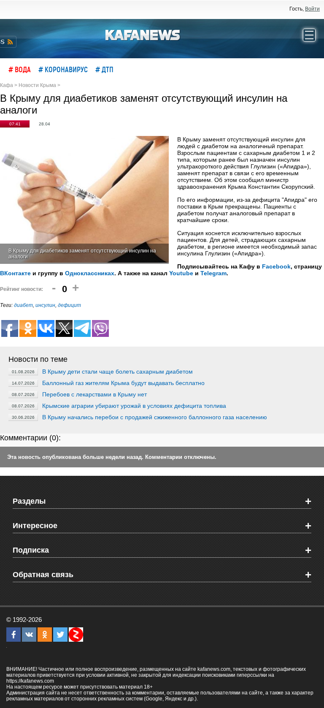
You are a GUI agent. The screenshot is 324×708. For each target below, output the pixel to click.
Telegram (213, 273)
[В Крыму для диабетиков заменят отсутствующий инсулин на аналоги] (84, 200)
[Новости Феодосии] (143, 34)
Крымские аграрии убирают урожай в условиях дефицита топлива (134, 405)
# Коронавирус (63, 69)
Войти (312, 9)
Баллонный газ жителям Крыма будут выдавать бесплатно (123, 383)
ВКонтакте (15, 273)
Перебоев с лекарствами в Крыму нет (94, 394)
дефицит (69, 305)
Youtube (181, 273)
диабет (23, 305)
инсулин (45, 305)
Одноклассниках (89, 273)
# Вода (19, 69)
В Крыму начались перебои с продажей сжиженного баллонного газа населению (154, 417)
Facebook (276, 266)
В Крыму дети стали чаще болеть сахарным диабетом (117, 371)
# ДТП (104, 69)
